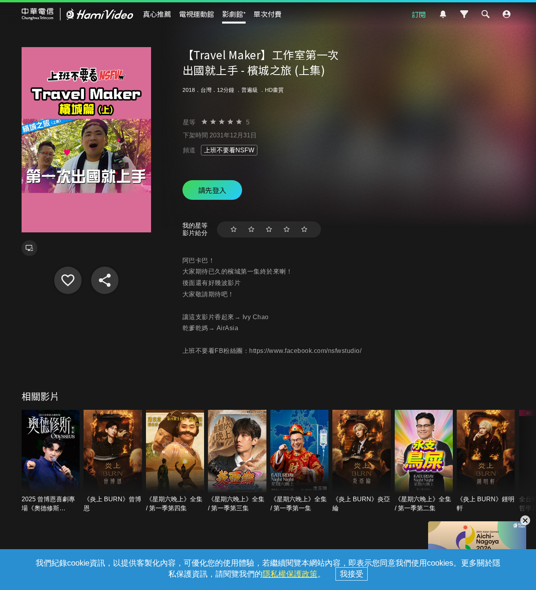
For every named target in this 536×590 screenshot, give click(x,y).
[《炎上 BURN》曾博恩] (113, 461)
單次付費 (267, 14)
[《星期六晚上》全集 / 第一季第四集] (175, 461)
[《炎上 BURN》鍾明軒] (486, 461)
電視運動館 (196, 14)
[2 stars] (251, 229)
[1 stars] (233, 229)
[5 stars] (304, 229)
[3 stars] (269, 229)
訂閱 (419, 14)
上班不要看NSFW (229, 150)
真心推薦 (157, 14)
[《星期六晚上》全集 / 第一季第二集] (424, 461)
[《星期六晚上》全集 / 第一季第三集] (237, 461)
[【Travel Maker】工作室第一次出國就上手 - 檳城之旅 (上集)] (68, 280)
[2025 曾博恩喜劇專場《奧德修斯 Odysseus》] (51, 461)
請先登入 (212, 190)
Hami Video (77, 14)
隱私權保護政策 (290, 574)
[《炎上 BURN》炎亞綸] (361, 461)
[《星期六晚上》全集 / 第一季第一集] (299, 461)
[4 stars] (286, 229)
